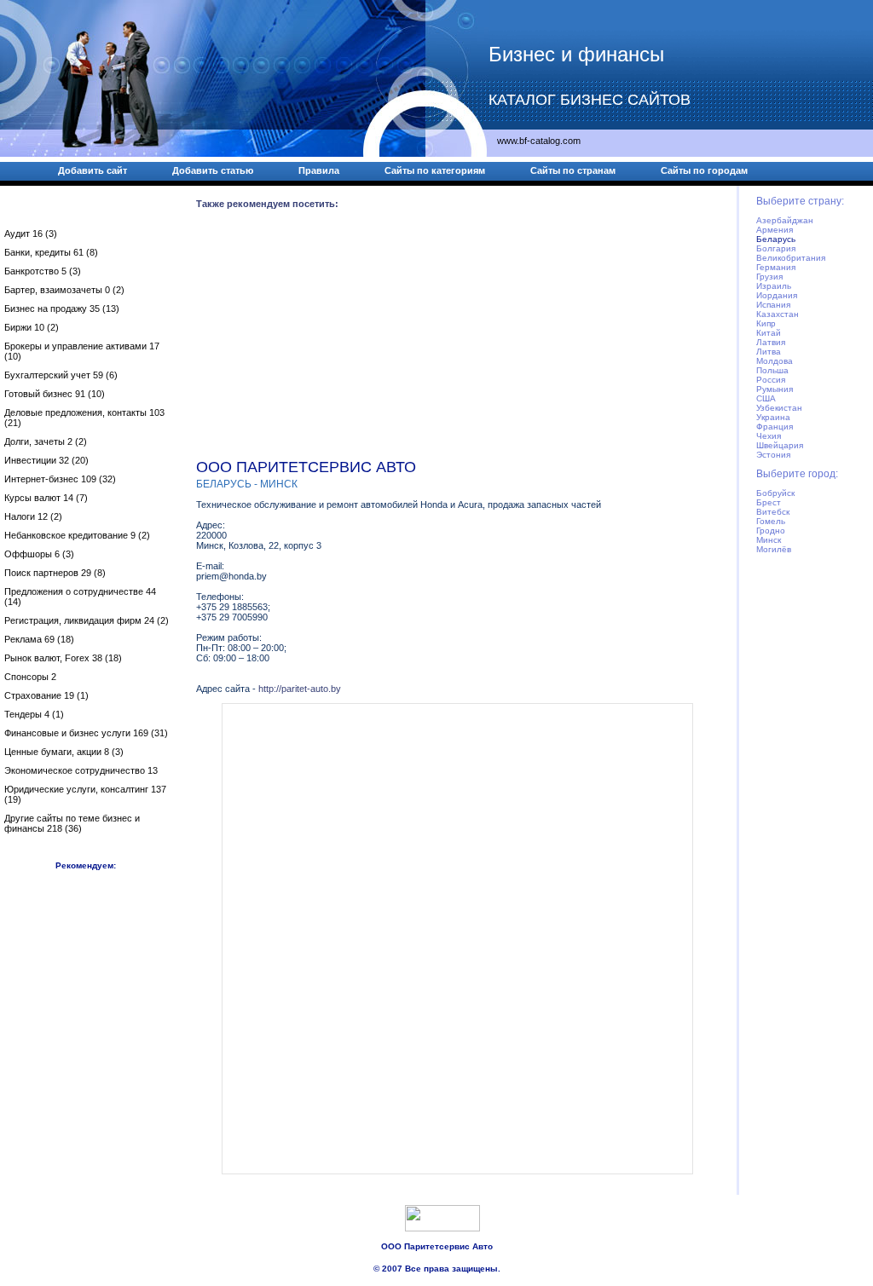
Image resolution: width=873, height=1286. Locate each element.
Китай (768, 332)
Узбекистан (779, 407)
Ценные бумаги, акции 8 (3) (64, 752)
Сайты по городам (704, 170)
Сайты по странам (573, 170)
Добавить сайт (92, 170)
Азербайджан (784, 220)
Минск (768, 540)
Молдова (774, 361)
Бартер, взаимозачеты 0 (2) (64, 290)
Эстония (773, 454)
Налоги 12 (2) (33, 516)
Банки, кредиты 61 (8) (51, 252)
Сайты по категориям (434, 170)
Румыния (774, 389)
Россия (770, 379)
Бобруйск (775, 493)
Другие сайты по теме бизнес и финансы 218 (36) (72, 823)
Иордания (776, 295)
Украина (773, 417)
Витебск (772, 511)
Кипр (766, 323)
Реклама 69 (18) (39, 639)
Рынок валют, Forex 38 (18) (63, 658)
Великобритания (790, 257)
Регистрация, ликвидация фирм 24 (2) (86, 620)
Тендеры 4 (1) (34, 714)
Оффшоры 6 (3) (39, 554)
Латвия (770, 342)
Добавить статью (212, 170)
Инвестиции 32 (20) (46, 460)
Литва (768, 351)
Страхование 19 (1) (46, 695)
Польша (772, 370)
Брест (768, 502)
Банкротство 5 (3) (42, 271)
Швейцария (779, 445)
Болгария (775, 248)
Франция (774, 426)
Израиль (773, 286)
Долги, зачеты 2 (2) (45, 441)
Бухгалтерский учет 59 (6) (61, 375)
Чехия (768, 436)
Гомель (770, 521)
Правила (318, 170)
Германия (775, 267)
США (766, 398)
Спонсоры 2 (30, 677)
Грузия (769, 276)
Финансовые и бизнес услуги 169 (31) (86, 733)
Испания (773, 304)
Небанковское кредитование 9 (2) (77, 535)
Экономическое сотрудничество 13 (81, 770)
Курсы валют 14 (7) (46, 498)
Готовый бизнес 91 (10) (54, 394)
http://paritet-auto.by (299, 688)
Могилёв (773, 549)
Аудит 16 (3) (30, 233)
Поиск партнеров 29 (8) (55, 573)
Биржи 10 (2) (31, 327)
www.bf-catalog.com (539, 141)
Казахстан (777, 314)
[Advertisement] (456, 337)
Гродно (770, 530)
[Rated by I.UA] (442, 1228)
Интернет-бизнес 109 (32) (60, 479)
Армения (774, 229)
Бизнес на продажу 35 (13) (61, 308)
